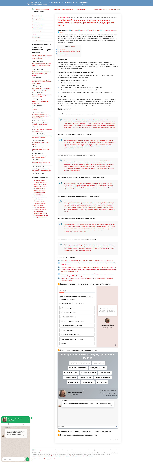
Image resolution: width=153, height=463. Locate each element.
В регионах (35, 456)
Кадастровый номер (38, 19)
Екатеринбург (62, 456)
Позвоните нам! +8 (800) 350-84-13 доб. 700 (106, 9)
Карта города (36, 37)
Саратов (34, 461)
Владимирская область (40, 198)
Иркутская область (39, 205)
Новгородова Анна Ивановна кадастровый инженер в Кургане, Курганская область (41, 116)
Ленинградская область (40, 182)
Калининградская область (41, 215)
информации (74, 30)
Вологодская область (40, 209)
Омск (81, 456)
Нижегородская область (40, 184)
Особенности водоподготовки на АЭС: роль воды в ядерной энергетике (41, 73)
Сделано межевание (38, 25)
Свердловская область (40, 186)
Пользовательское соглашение (79, 450)
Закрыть (73, 46)
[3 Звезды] (114, 440)
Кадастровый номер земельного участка (64, 9)
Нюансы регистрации (38, 31)
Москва (40, 456)
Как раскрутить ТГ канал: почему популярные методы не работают (41, 89)
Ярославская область (39, 190)
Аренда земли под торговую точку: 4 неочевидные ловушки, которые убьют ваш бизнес (42, 56)
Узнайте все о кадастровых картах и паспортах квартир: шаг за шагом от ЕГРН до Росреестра (87, 260)
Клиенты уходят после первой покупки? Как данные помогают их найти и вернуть (41, 81)
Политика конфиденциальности (95, 450)
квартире (97, 30)
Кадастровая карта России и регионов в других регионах (40, 123)
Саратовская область (39, 207)
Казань (67, 456)
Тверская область (38, 211)
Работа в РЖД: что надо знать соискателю (40, 102)
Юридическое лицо (37, 34)
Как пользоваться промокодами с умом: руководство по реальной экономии (41, 65)
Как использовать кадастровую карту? (69, 51)
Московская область (39, 180)
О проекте (118, 450)
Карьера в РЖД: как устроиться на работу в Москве (41, 95)
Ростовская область (39, 188)
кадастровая (83, 30)
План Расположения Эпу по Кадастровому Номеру (39, 156)
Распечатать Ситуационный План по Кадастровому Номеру (42, 136)
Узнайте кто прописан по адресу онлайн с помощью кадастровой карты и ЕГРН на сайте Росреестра (88, 267)
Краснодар (90, 456)
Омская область (38, 194)
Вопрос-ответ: (62, 55)
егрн (67, 30)
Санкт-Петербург (46, 456)
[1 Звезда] (110, 440)
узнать (61, 32)
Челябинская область (39, 192)
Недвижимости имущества (109, 30)
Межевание (35, 22)
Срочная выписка (80, 9)
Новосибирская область (40, 213)
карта (90, 30)
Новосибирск (54, 456)
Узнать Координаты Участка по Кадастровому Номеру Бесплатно (41, 169)
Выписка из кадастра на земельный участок (42, 108)
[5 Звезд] (117, 440)
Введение (61, 49)
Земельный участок (37, 28)
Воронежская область (40, 203)
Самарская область (39, 201)
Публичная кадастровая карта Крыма (40, 143)
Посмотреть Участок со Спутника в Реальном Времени (42, 130)
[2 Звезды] (112, 440)
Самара (84, 456)
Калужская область (39, 196)
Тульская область (38, 200)
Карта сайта (106, 450)
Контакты (112, 450)
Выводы (61, 53)
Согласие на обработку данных (63, 450)
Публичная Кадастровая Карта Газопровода (40, 150)
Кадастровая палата (38, 40)
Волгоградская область (40, 217)
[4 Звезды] (115, 440)
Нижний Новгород (74, 456)
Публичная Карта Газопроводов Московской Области (41, 163)
